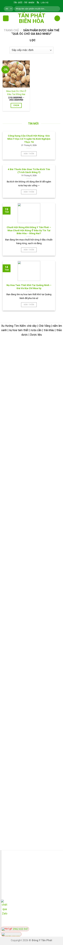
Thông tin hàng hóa (32, 816)
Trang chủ (11, 30)
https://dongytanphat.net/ (22, 383)
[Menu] (6, 18)
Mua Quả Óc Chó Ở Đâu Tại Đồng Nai (16, 93)
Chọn (16, 105)
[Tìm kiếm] (57, 8)
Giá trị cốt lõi (15, 719)
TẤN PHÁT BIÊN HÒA (31, 18)
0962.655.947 (23, 374)
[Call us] (41, 921)
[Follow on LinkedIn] (54, 921)
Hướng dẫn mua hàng (33, 768)
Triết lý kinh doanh (18, 695)
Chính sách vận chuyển (22, 743)
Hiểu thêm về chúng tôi (21, 727)
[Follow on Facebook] (29, 921)
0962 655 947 (20, 929)
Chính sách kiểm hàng (33, 776)
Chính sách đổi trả (31, 784)
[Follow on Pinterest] (48, 921)
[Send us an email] (35, 921)
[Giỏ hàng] (57, 18)
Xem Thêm (29, 154)
